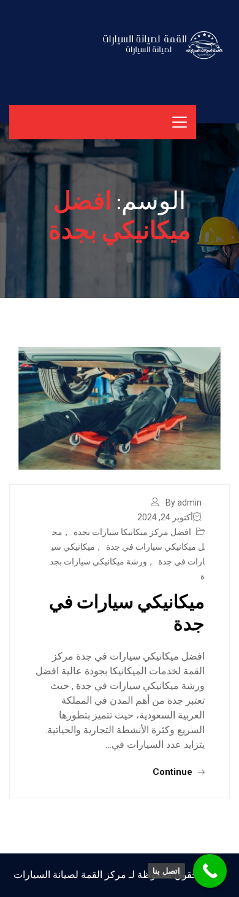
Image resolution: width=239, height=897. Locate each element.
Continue (174, 771)
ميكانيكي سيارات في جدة (127, 611)
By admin (183, 502)
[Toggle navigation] (179, 122)
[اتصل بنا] (210, 871)
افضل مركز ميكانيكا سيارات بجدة (132, 532)
